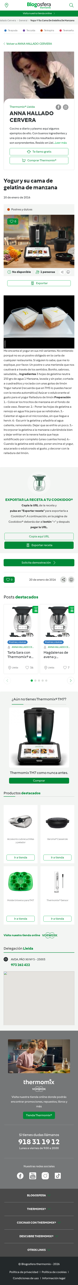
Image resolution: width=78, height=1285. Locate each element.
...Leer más (60, 142)
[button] (71, 5)
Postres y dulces (17, 642)
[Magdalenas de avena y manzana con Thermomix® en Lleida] (57, 623)
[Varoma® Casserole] (57, 820)
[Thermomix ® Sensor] (57, 881)
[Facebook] (20, 1176)
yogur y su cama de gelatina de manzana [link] (52, 20)
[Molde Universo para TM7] (21, 881)
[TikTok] (58, 1176)
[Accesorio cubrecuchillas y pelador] (21, 820)
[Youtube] (33, 1176)
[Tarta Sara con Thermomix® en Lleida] (21, 623)
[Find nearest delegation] (6, 5)
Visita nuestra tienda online (37, 13)
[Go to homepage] (39, 5)
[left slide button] (7, 680)
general (23, 20)
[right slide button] (70, 680)
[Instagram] (45, 1176)
